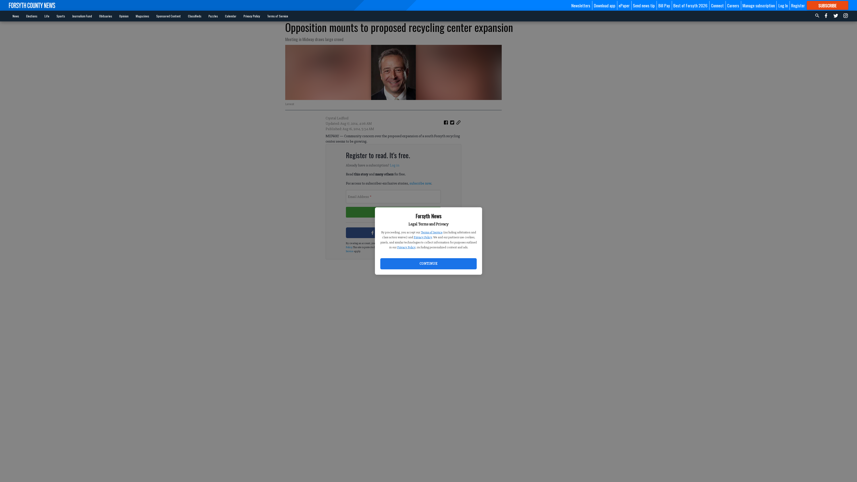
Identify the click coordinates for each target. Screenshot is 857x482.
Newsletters (580, 5)
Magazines (142, 16)
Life (46, 16)
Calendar (230, 16)
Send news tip (644, 5)
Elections (31, 16)
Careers (733, 5)
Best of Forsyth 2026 (690, 5)
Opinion (124, 16)
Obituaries (105, 16)
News (15, 16)
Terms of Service (432, 232)
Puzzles (213, 16)
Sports (60, 16)
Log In (783, 5)
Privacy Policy (423, 237)
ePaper (624, 5)
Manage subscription (759, 5)
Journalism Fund (82, 16)
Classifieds (194, 16)
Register (798, 5)
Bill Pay (664, 5)
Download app (604, 5)
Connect (717, 5)
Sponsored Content (168, 16)
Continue (428, 263)
